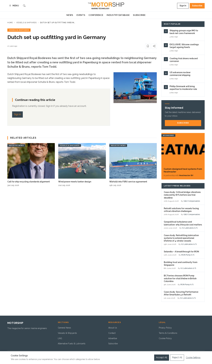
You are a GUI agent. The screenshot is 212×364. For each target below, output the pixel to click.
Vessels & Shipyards (26, 23)
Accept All (161, 357)
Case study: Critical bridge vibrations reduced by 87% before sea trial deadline (182, 195)
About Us (112, 328)
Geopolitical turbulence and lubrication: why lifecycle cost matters (183, 223)
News (69, 15)
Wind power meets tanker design (74, 181)
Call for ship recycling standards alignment (28, 181)
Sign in (17, 114)
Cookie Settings (193, 357)
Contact (112, 333)
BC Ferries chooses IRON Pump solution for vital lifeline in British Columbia (180, 278)
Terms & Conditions (168, 333)
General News (64, 328)
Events (81, 15)
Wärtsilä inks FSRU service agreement (128, 181)
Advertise (112, 338)
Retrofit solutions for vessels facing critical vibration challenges (181, 209)
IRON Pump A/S (187, 255)
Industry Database (118, 15)
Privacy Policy (165, 328)
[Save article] (147, 46)
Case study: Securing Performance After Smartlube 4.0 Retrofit (181, 293)
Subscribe (197, 5)
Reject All (177, 357)
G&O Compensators (192, 201)
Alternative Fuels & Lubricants (71, 343)
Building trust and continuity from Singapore (180, 263)
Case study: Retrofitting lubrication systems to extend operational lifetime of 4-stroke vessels (181, 238)
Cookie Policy (165, 338)
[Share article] (154, 46)
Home (10, 23)
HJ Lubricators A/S (189, 228)
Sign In (183, 5)
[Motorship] (106, 5)
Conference (96, 15)
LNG (60, 338)
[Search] (24, 6)
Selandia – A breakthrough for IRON (181, 251)
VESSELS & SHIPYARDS (19, 30)
